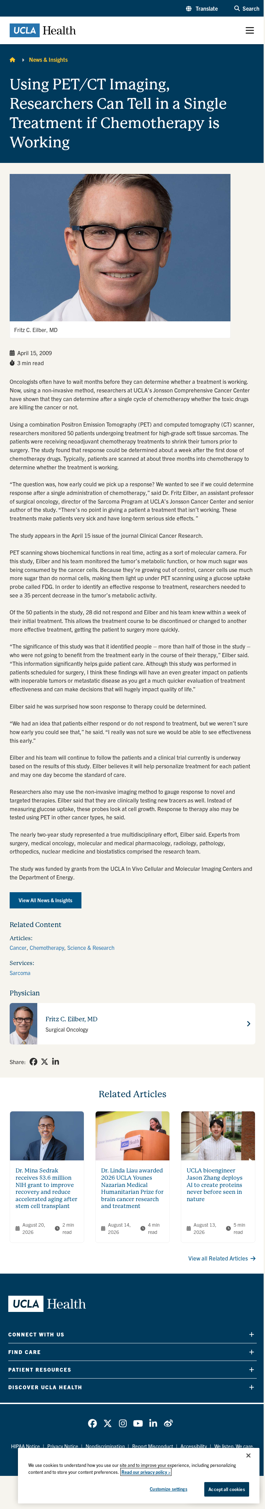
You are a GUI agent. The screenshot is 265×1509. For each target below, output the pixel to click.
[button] (202, 8)
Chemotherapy (47, 947)
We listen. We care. (234, 1446)
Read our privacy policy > (145, 1472)
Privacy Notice (62, 1446)
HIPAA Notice (25, 1446)
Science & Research (91, 947)
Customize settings (168, 1489)
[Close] (248, 1455)
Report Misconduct (152, 1446)
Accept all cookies (226, 1489)
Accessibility (193, 1446)
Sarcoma (20, 972)
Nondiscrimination (105, 1446)
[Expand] (251, 1334)
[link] (33, 1062)
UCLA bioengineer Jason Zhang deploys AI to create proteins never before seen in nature (215, 1185)
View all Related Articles (218, 1258)
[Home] (12, 59)
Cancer (18, 947)
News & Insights (48, 59)
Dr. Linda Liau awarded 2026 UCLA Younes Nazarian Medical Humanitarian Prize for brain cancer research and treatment (132, 1188)
